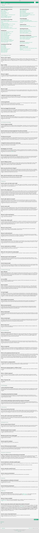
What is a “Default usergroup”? (24, 15)
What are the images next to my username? (7, 25)
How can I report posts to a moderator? (6, 39)
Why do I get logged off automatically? (6, 16)
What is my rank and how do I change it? (6, 27)
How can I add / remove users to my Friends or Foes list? (28, 26)
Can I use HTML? (3, 46)
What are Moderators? (23, 11)
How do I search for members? (24, 32)
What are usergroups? (23, 12)
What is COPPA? (3, 11)
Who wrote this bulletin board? (24, 46)
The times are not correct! (4, 23)
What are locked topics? (4, 51)
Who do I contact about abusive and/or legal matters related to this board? (28, 48)
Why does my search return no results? (25, 30)
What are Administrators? (23, 10)
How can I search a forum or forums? (25, 29)
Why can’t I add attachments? (5, 37)
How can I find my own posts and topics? (25, 33)
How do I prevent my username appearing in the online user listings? (9, 22)
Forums (4, 2)
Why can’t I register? (4, 12)
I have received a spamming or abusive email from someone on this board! (28, 22)
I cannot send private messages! (24, 19)
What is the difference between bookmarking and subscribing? (28, 36)
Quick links (1, 2)
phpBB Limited (24, 493)
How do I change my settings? (5, 20)
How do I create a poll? (4, 34)
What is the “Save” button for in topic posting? (7, 40)
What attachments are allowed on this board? (26, 42)
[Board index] (19, 1)
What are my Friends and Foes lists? (25, 25)
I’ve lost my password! (4, 15)
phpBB (12, 151)
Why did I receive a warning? (5, 38)
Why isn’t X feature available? (24, 47)
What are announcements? (4, 49)
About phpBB (25, 494)
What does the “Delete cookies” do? (6, 17)
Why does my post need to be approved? (6, 41)
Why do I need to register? (4, 10)
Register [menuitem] (37, 2)
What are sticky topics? (4, 50)
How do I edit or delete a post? (5, 32)
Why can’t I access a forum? (5, 36)
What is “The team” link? (23, 16)
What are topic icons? (4, 52)
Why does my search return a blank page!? (26, 31)
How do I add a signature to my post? (6, 33)
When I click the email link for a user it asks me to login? (9, 28)
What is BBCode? (3, 45)
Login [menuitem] (36, 2)
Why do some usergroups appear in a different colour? (27, 14)
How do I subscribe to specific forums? (25, 38)
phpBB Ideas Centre (4, 500)
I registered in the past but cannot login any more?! (8, 14)
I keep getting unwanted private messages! (26, 20)
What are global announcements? (5, 48)
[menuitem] (35, 2)
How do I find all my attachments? (24, 43)
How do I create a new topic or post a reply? (7, 31)
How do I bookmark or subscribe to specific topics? (27, 37)
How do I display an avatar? (5, 26)
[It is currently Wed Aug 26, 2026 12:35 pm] (37, 5)
